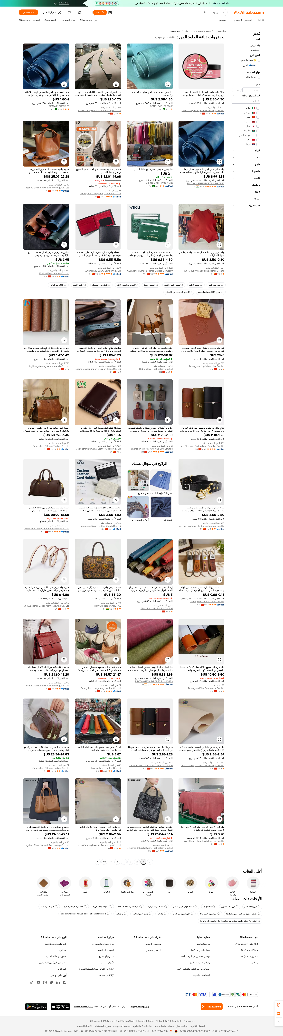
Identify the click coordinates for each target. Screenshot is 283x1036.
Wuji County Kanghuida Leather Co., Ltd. (204, 270)
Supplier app (138, 1006)
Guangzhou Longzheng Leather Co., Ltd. (100, 193)
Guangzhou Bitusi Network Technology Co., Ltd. (46, 187)
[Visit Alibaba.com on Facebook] (64, 982)
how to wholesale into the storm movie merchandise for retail (228, 921)
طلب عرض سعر (154, 950)
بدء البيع (62, 950)
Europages (189, 1021)
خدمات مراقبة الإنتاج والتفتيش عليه (193, 968)
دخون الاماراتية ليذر (140, 914)
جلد (187, 31)
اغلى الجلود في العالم (181, 914)
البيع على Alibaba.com (55, 944)
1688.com (108, 1021)
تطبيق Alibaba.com (83, 1006)
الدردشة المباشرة (106, 950)
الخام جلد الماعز (56, 285)
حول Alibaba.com (249, 937)
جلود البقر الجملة (47, 906)
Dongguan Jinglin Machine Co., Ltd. (206, 366)
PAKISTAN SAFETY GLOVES (159, 183)
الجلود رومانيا (149, 285)
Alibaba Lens (245, 1006)
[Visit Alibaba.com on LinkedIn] (58, 982)
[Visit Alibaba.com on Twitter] (51, 982)
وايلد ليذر (119, 914)
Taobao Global (155, 1021)
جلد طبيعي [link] (175, 31)
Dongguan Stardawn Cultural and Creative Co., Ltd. (201, 446)
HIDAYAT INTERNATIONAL (107, 605)
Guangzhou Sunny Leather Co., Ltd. (103, 270)
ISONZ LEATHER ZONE (161, 106)
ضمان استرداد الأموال (199, 950)
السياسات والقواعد (201, 975)
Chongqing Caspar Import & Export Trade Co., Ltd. (98, 369)
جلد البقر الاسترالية (156, 906)
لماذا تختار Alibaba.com (247, 944)
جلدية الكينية (78, 285)
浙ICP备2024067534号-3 (225, 1031)
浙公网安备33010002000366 (195, 1031)
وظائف (254, 962)
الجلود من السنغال (99, 285)
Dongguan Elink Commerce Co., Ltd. (206, 688)
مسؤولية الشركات (249, 956)
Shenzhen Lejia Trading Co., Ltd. (157, 608)
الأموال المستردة (106, 962)
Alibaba (222, 31)
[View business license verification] (171, 1031)
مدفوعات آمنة (203, 944)
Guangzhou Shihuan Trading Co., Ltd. (50, 446)
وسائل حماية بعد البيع (200, 962)
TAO (167, 1021)
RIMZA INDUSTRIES (59, 106)
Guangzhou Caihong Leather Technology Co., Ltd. (98, 110)
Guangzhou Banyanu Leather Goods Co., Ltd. (98, 448)
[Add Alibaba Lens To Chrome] (212, 1006)
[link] (278, 1005)
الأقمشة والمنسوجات (203, 31)
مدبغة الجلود (194, 285)
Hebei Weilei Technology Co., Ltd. (156, 369)
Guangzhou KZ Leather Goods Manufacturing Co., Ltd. (46, 605)
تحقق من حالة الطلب (56, 956)
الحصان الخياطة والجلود (73, 906)
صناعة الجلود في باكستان (183, 906)
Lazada (141, 1021)
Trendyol (176, 1021)
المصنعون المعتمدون (152, 944)
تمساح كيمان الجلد (172, 285)
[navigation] (246, 446)
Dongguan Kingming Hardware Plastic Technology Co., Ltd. (201, 526)
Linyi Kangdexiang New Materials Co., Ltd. (48, 366)
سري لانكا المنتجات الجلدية (209, 292)
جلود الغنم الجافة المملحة (128, 906)
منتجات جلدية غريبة (100, 906)
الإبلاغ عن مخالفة (106, 975)
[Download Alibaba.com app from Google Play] (36, 1006)
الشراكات (61, 968)
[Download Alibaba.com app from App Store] (60, 1006)
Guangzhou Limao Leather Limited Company (150, 270)
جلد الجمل (207, 906)
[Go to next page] (98, 862)
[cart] (68, 13)
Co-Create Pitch (249, 950)
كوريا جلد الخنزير (228, 906)
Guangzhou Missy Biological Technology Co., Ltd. (201, 110)
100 (104, 862)
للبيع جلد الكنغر (251, 906)
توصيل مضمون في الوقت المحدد (194, 956)
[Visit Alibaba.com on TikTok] (32, 982)
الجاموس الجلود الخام (126, 285)
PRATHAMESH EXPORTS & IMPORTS (205, 183)
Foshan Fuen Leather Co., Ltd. (54, 273)
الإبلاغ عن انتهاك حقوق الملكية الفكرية (96, 968)
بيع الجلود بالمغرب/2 (208, 914)
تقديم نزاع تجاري (106, 956)
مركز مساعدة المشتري (103, 944)
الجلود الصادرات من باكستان (177, 292)
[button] (110, 12)
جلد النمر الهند (214, 285)
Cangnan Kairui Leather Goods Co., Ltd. (101, 526)
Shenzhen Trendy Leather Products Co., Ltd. (46, 528)
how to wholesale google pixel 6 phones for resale (83, 914)
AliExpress (95, 1021)
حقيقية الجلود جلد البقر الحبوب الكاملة (241, 914)
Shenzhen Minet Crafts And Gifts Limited (152, 448)
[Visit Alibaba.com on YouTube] (38, 982)
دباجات (160, 914)
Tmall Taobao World (125, 1021)
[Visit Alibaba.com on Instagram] (45, 982)
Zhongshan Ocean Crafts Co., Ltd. (207, 601)
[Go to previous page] (150, 862)
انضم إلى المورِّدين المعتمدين (52, 962)
